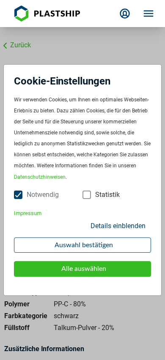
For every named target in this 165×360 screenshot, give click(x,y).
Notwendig (43, 195)
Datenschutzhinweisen (40, 177)
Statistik (107, 195)
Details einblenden (118, 226)
